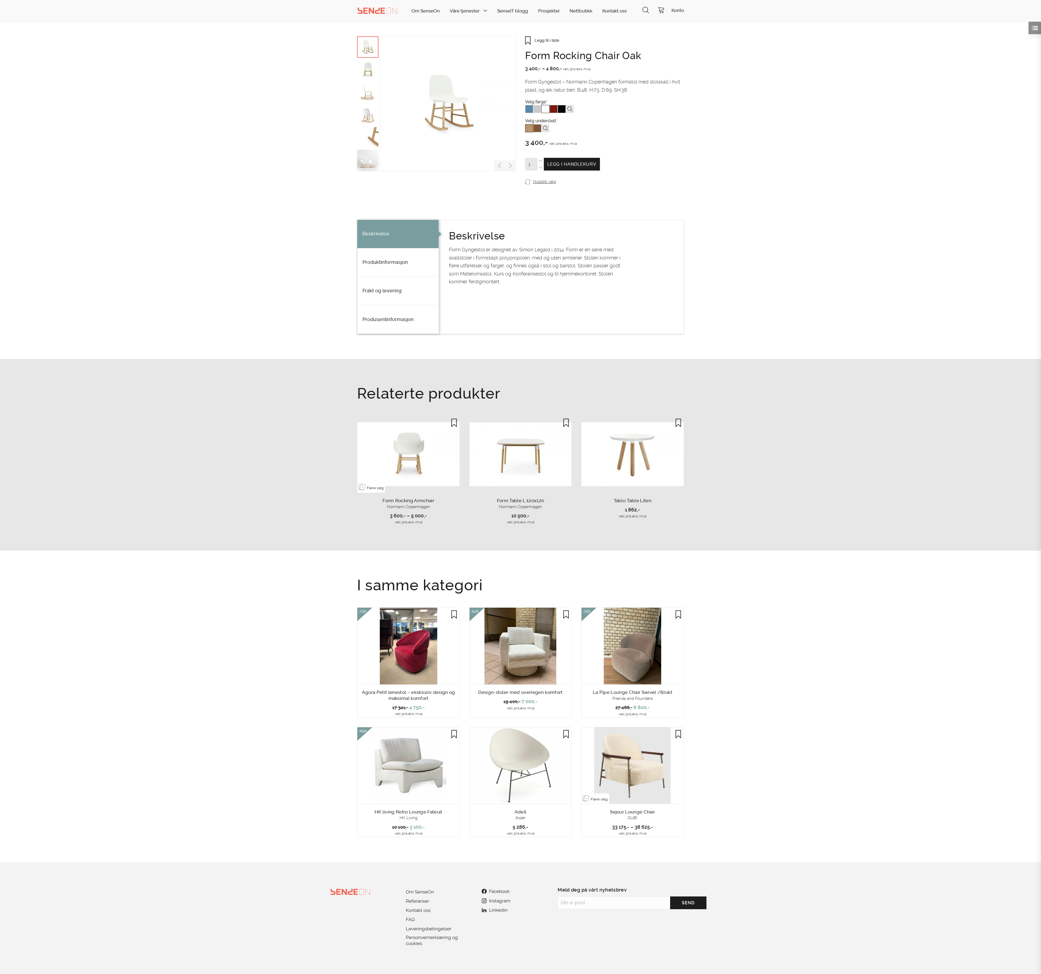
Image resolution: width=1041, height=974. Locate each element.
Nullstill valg (544, 181)
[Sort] (562, 109)
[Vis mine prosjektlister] (1035, 28)
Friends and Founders (632, 698)
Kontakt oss (614, 11)
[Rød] (554, 109)
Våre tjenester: (465, 11)
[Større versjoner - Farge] (570, 109)
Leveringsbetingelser (428, 928)
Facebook (499, 891)
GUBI (632, 817)
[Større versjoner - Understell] (545, 128)
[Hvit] (545, 109)
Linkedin (498, 910)
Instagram (499, 900)
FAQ (410, 919)
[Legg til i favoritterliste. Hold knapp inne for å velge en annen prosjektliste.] (454, 423)
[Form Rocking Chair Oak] (448, 103)
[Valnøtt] (537, 128)
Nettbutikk (581, 11)
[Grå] (537, 109)
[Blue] (529, 109)
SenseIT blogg (512, 11)
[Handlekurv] (661, 11)
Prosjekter (549, 11)
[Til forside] (377, 10)
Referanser (417, 901)
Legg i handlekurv (571, 164)
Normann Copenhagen (408, 506)
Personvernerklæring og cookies (432, 940)
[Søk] (646, 11)
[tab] (398, 234)
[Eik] (529, 128)
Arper (520, 817)
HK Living (408, 817)
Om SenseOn (426, 11)
